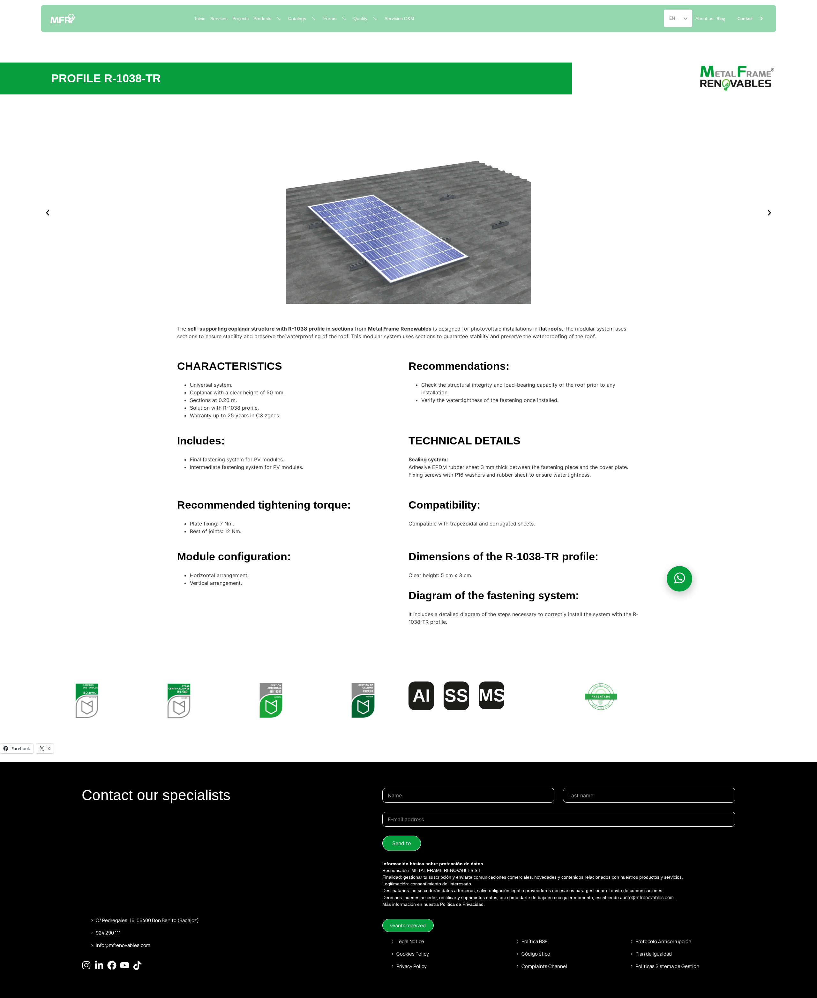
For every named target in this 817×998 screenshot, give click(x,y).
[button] (47, 212)
